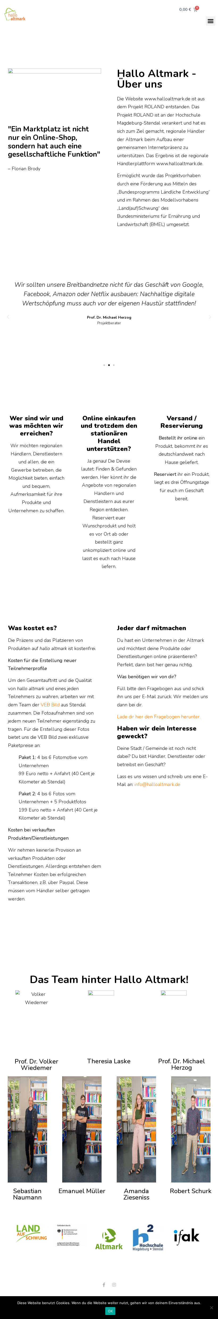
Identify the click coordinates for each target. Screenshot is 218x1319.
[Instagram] (114, 1285)
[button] (210, 21)
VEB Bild (50, 705)
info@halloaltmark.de (157, 784)
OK (110, 1311)
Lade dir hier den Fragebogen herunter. (158, 717)
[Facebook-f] (104, 1285)
